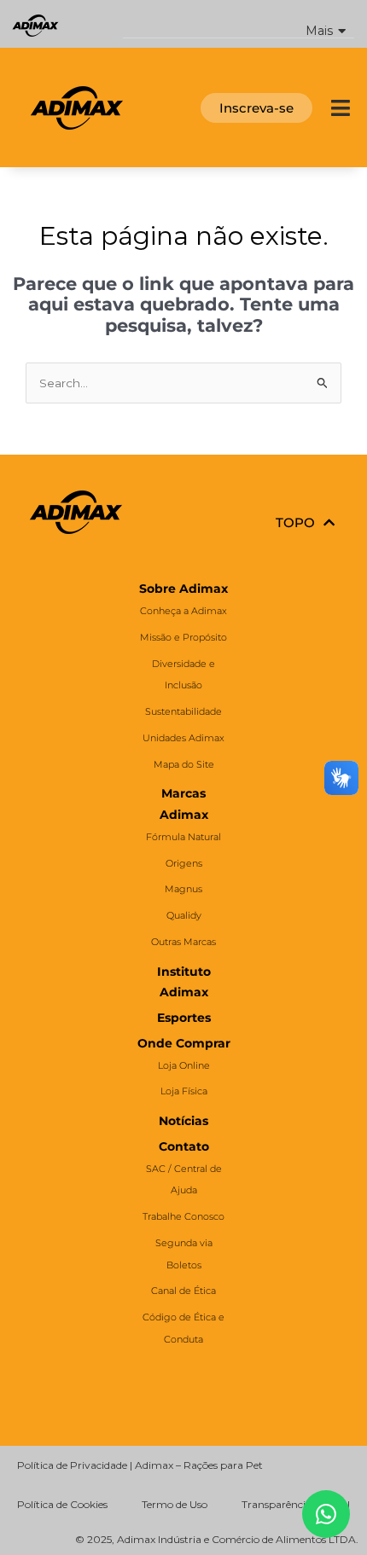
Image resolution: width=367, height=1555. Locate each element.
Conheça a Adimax (183, 611)
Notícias (183, 1121)
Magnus (183, 889)
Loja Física (183, 1091)
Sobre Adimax (183, 588)
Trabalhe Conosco (183, 1216)
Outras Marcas (183, 942)
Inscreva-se (256, 108)
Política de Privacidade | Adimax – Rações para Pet (140, 1465)
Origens (184, 863)
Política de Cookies (62, 1504)
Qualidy (183, 915)
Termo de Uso (174, 1504)
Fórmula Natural (183, 837)
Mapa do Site (184, 764)
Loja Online (184, 1065)
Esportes (184, 1017)
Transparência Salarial (296, 1504)
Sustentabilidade (183, 711)
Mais (319, 31)
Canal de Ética (183, 1291)
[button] (238, 24)
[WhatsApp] (326, 1514)
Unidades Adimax (183, 738)
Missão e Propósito (183, 637)
